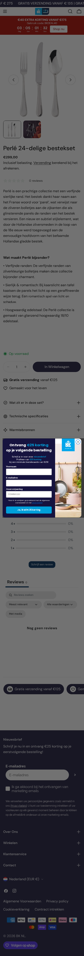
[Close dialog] (78, 442)
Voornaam (11, 467)
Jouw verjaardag (14, 489)
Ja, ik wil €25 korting (28, 509)
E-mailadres (12, 478)
